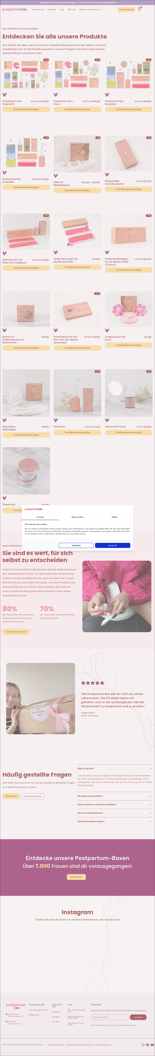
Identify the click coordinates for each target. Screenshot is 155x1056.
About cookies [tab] (77, 517)
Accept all (113, 545)
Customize (76, 545)
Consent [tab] (40, 517)
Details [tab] (114, 517)
